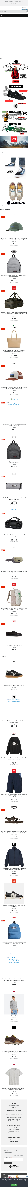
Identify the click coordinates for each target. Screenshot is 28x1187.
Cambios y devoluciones (14, 1120)
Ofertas (3, 656)
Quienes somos (14, 1139)
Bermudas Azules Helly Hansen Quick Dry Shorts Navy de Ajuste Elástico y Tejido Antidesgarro (14, 795)
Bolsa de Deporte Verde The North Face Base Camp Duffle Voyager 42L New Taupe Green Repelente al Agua (14, 313)
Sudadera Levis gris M (14, 1015)
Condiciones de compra (14, 1132)
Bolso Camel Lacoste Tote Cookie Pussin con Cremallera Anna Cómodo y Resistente (14, 351)
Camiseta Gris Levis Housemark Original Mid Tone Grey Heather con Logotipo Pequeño (14, 1089)
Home (1, 58)
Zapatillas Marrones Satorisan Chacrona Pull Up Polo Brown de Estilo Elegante (14, 1052)
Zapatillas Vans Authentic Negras (14, 645)
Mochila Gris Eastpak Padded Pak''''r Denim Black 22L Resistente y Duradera (14, 461)
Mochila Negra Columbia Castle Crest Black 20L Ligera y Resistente (14, 424)
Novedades (5, 210)
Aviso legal (14, 1127)
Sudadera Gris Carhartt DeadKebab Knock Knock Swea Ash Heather (14, 721)
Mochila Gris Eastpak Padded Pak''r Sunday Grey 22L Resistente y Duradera (14, 276)
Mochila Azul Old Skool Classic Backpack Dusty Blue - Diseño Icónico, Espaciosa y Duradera (14, 942)
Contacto (24, 7)
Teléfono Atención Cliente (14, 1110)
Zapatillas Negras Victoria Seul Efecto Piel (14, 685)
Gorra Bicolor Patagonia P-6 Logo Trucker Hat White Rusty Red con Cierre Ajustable (14, 388)
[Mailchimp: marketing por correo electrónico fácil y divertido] (14, 1167)
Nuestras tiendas (14, 1141)
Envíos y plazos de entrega (14, 1117)
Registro (22, 9)
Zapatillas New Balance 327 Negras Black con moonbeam (14, 906)
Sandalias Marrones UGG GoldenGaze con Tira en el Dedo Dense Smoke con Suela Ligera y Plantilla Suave (14, 832)
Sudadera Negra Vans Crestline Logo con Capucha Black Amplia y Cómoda (14, 758)
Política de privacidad (14, 1129)
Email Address (8, 1157)
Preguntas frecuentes (14, 1105)
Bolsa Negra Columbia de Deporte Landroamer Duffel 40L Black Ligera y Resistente (14, 535)
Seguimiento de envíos (14, 1119)
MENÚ (2, 15)
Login (26, 9)
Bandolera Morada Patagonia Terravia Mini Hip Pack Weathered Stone (14, 572)
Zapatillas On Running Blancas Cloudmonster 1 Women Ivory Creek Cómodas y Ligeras (14, 979)
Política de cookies (14, 1131)
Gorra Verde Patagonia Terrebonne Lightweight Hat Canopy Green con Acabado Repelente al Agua (14, 239)
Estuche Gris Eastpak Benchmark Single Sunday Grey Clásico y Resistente (14, 498)
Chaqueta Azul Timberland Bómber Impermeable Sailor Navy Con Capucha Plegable (14, 869)
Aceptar (14, 1184)
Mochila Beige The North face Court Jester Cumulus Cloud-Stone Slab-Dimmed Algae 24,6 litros (14, 609)
